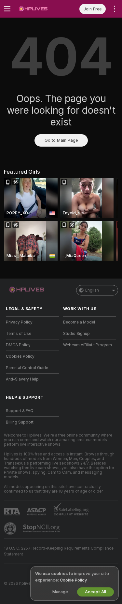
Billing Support (20, 422)
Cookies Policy (20, 356)
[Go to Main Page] (37, 9)
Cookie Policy (73, 580)
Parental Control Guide (27, 368)
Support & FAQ (20, 411)
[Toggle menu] (7, 9)
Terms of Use (18, 333)
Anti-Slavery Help (22, 379)
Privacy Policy (19, 322)
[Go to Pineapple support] (11, 528)
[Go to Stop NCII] (42, 528)
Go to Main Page (61, 140)
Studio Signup (76, 333)
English (92, 290)
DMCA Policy (18, 345)
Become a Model (79, 322)
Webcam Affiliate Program (87, 345)
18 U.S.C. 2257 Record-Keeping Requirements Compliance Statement (59, 551)
